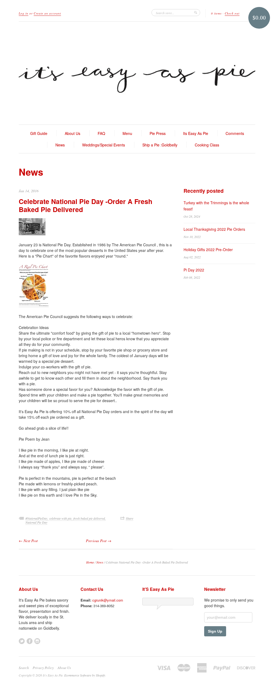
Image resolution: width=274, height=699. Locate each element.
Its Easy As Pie (195, 133)
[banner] (137, 73)
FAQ (101, 133)
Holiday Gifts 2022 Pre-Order (208, 249)
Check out (232, 13)
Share (129, 518)
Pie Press (158, 133)
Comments (235, 133)
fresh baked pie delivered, (89, 518)
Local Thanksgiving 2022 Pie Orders (214, 229)
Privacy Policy (43, 668)
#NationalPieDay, (37, 518)
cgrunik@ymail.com (107, 600)
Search (24, 668)
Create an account (47, 13)
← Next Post (28, 540)
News (60, 145)
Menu (127, 133)
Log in (23, 13)
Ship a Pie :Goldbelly (159, 145)
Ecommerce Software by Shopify (84, 675)
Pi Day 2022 (194, 270)
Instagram (37, 641)
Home (90, 562)
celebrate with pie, (61, 518)
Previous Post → (98, 540)
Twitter (22, 641)
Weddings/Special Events (103, 145)
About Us (72, 133)
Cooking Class (207, 145)
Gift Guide (38, 133)
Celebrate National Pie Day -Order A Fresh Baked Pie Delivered (85, 205)
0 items (216, 13)
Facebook (29, 641)
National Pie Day (36, 522)
